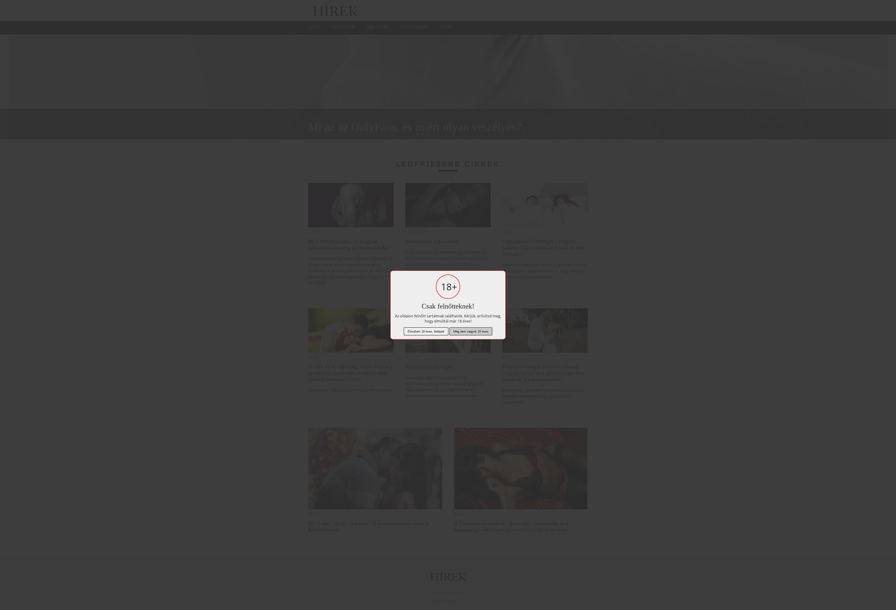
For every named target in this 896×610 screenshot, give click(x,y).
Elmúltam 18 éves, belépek (426, 331)
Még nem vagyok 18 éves (470, 331)
